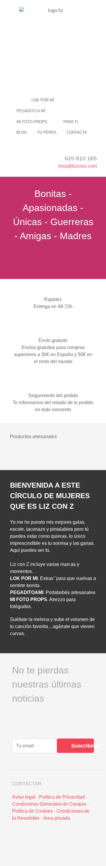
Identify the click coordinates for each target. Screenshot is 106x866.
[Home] (19, 100)
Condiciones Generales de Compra (49, 804)
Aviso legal (23, 796)
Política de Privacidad (62, 796)
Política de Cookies (32, 811)
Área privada (56, 818)
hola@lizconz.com (77, 166)
